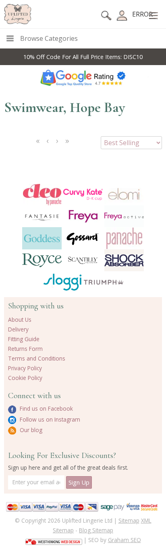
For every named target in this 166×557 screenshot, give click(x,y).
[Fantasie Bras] (42, 216)
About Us (19, 319)
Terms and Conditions (36, 358)
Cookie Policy (25, 378)
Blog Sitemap (96, 530)
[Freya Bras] (83, 216)
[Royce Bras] (42, 260)
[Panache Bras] (124, 238)
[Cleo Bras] (42, 194)
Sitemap (128, 520)
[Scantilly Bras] (83, 260)
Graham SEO (124, 540)
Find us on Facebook (45, 408)
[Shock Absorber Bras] (124, 260)
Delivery (18, 329)
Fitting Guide (23, 339)
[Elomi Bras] (124, 194)
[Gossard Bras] (83, 238)
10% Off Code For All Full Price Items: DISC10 (83, 57)
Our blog (30, 430)
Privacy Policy (25, 368)
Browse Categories (49, 38)
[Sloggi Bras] (62, 282)
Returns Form (25, 348)
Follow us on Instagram (49, 419)
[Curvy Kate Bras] (83, 194)
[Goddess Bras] (42, 238)
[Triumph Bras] (103, 282)
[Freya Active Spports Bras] (124, 216)
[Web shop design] (53, 539)
